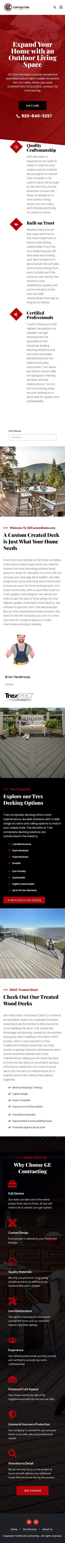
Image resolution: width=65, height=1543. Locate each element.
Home (14, 1529)
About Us (47, 1529)
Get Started (32, 1491)
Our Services (30, 1529)
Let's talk (32, 106)
